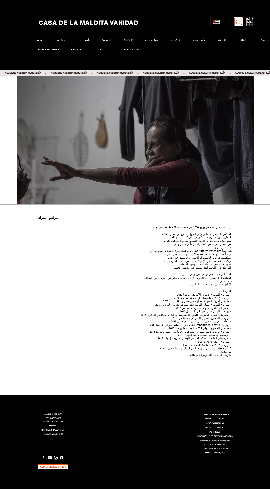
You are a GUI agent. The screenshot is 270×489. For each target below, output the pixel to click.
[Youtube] (50, 457)
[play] (261, 79)
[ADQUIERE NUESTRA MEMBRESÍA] (135, 73)
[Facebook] (61, 457)
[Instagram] (56, 457)
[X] (44, 457)
